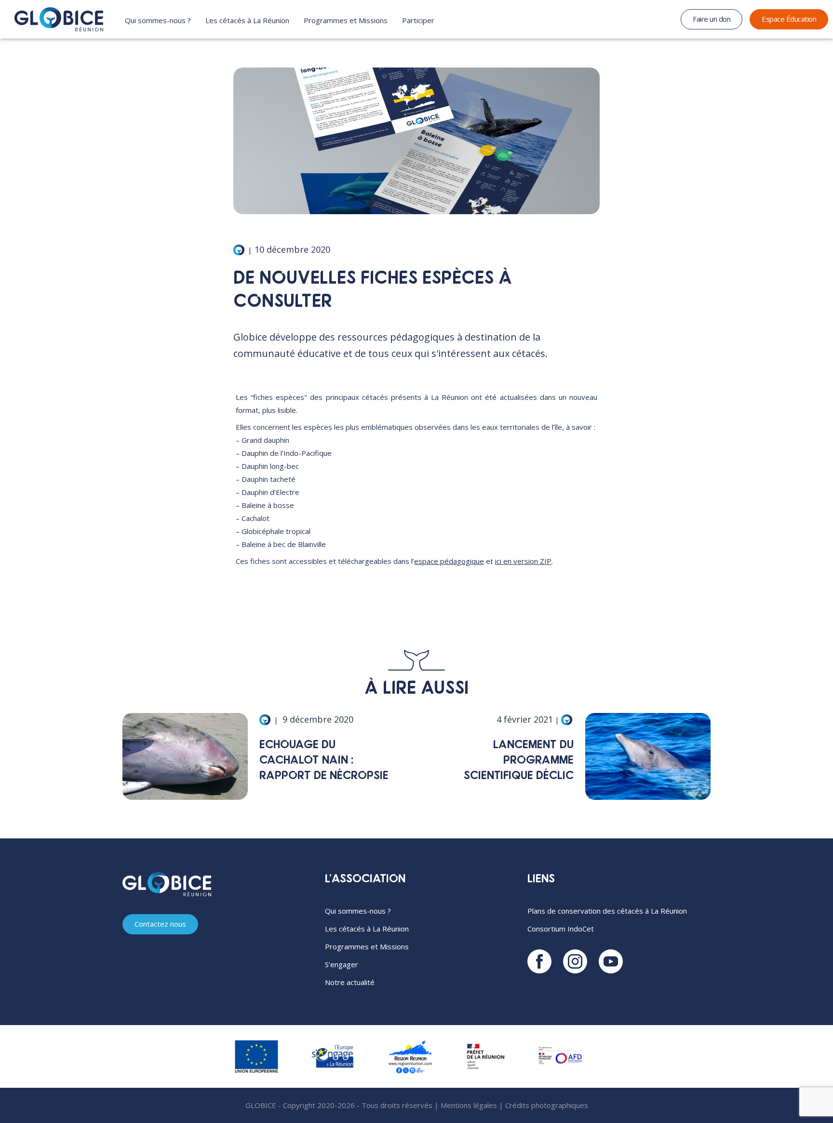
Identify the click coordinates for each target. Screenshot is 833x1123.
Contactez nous (160, 924)
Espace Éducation (789, 19)
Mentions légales (469, 1105)
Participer (418, 20)
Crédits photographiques (546, 1105)
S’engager (341, 964)
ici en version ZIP (523, 561)
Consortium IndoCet (560, 928)
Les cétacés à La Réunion (247, 20)
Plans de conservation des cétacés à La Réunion (607, 911)
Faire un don (711, 19)
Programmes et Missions (346, 20)
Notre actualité (350, 982)
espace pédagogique (449, 561)
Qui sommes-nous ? (158, 20)
